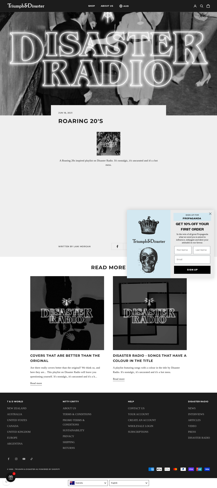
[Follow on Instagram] (16, 458)
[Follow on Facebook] (8, 458)
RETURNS (69, 447)
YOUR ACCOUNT (138, 414)
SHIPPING (69, 442)
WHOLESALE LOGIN (140, 426)
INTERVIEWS (196, 414)
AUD (126, 6)
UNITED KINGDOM (19, 431)
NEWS (192, 408)
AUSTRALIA (14, 414)
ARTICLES (194, 420)
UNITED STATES (17, 420)
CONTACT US (136, 408)
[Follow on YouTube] (23, 458)
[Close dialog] (210, 213)
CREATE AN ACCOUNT (142, 420)
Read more (36, 383)
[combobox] (88, 483)
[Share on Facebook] (117, 246)
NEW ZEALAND (16, 408)
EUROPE (12, 437)
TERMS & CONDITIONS (77, 414)
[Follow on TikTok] (31, 458)
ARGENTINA (15, 443)
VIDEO (192, 426)
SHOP (91, 6)
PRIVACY (68, 436)
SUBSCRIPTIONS (138, 431)
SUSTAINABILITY (73, 430)
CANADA (12, 426)
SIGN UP (192, 269)
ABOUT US (107, 6)
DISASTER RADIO (199, 437)
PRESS (192, 431)
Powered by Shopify (49, 469)
